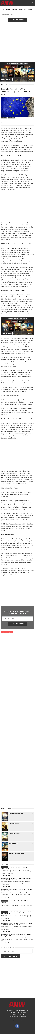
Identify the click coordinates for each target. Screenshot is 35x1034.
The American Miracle (14, 833)
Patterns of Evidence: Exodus (16, 853)
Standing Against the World (16, 813)
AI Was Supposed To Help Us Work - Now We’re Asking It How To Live (16, 879)
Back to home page (7, 632)
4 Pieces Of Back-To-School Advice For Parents (15, 901)
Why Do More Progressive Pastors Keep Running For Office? (16, 935)
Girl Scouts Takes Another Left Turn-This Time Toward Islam (16, 890)
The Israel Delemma (14, 823)
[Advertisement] (17, 40)
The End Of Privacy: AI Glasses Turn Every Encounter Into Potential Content (16, 924)
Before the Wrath (13, 843)
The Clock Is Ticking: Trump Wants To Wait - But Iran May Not (17, 912)
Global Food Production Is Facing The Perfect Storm (15, 867)
